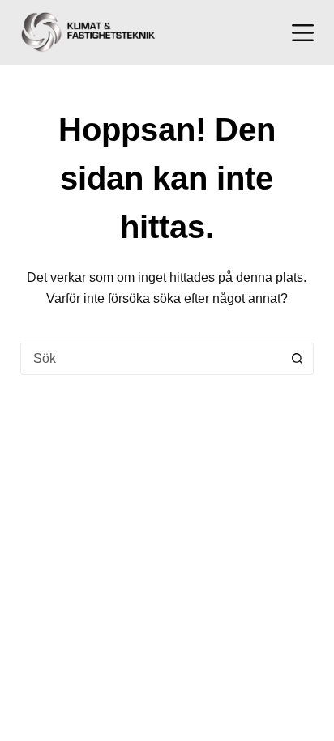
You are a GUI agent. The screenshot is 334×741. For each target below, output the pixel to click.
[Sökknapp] (296, 359)
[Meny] (303, 33)
